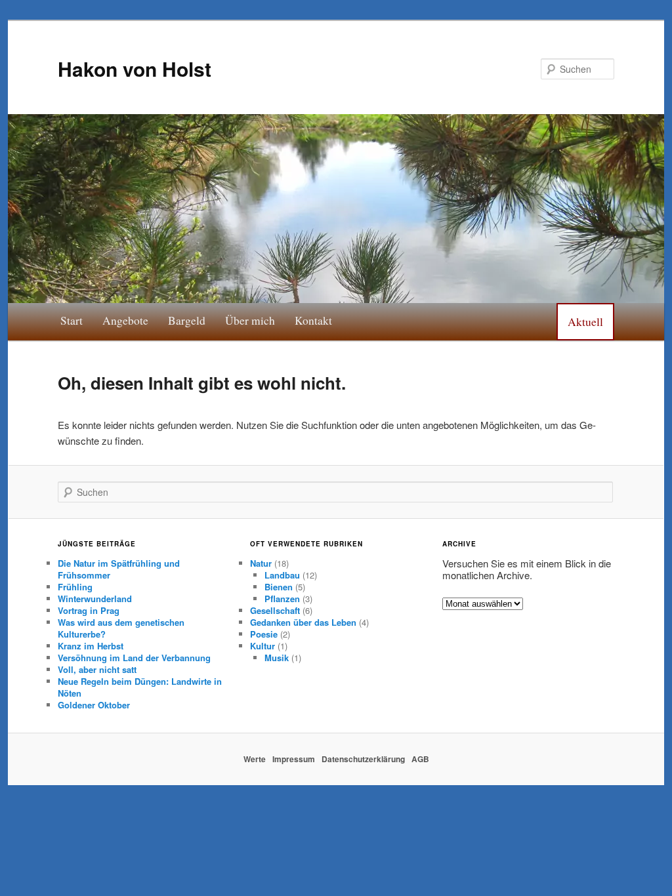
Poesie (264, 634)
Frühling (75, 586)
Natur (261, 563)
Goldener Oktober (94, 705)
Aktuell (585, 321)
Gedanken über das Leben (303, 622)
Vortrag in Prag (88, 610)
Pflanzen (282, 598)
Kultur (262, 646)
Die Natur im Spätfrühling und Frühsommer (119, 569)
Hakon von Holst (134, 68)
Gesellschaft (275, 610)
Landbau (282, 575)
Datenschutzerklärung (363, 759)
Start (71, 320)
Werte (254, 759)
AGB (420, 759)
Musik (276, 657)
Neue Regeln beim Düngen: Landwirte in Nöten (140, 687)
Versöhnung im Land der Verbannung (134, 657)
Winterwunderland (95, 598)
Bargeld (186, 320)
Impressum (293, 759)
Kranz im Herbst (90, 646)
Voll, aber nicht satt (97, 669)
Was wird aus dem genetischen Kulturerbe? (121, 628)
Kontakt (313, 320)
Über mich (250, 320)
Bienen (278, 586)
